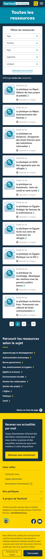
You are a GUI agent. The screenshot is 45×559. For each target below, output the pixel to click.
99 (33, 324)
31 (18, 324)
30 (12, 324)
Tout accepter (32, 553)
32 (24, 324)
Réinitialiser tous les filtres (22, 71)
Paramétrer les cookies (12, 553)
